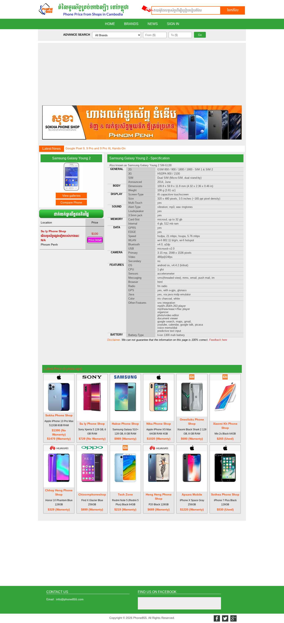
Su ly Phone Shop (53, 231)
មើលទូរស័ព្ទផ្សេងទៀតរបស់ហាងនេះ (60, 235)
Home (110, 24)
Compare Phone (71, 202)
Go (200, 34)
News (153, 24)
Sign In (173, 24)
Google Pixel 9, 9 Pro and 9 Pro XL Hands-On (95, 147)
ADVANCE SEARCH (76, 34)
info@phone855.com (70, 599)
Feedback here (218, 339)
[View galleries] (71, 190)
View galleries (71, 195)
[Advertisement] (142, 72)
